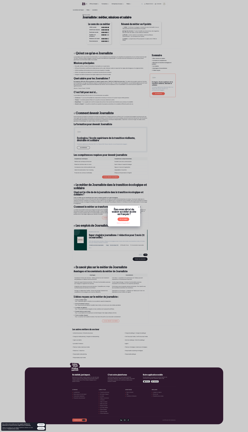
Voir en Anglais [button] (123, 219)
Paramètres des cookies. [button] (13, 428)
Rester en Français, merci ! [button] (123, 223)
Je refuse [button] (41, 428)
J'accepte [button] (41, 424)
